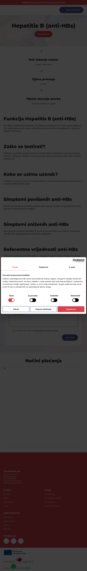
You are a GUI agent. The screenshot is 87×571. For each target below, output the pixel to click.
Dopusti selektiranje (43, 309)
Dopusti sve (71, 309)
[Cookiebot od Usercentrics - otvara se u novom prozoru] (74, 260)
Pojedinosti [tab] (43, 267)
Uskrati (16, 309)
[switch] (33, 300)
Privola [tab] (15, 267)
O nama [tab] (72, 267)
